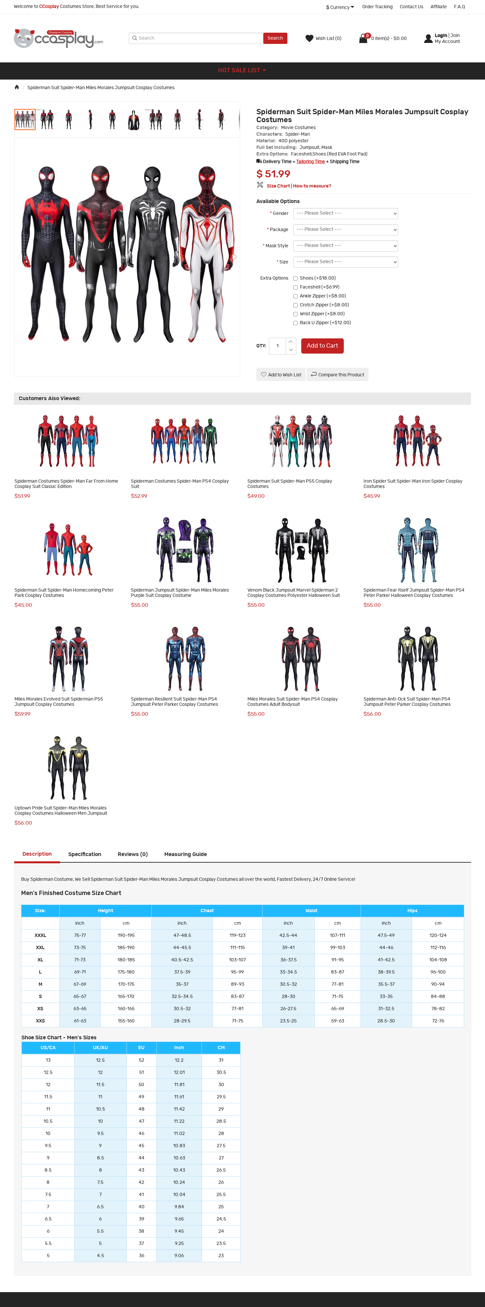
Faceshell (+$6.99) (320, 287)
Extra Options (274, 278)
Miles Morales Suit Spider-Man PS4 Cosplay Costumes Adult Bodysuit (292, 701)
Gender (279, 213)
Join (455, 35)
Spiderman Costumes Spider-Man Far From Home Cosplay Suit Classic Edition (66, 484)
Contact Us (411, 7)
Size (282, 262)
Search (275, 38)
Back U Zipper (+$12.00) (325, 323)
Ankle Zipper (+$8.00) (323, 296)
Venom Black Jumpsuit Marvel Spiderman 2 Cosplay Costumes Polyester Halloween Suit (293, 593)
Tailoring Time (310, 161)
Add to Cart (322, 346)
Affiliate (439, 7)
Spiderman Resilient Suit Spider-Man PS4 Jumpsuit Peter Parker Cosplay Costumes (174, 701)
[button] (47, 119)
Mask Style (275, 246)
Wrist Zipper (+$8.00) (322, 314)
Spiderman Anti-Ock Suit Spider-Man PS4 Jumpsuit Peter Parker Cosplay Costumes (407, 701)
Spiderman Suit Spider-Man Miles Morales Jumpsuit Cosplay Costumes (101, 88)
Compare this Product (341, 375)
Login (441, 35)
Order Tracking (377, 7)
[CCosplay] (69, 38)
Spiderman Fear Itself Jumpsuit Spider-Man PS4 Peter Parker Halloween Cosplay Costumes (414, 593)
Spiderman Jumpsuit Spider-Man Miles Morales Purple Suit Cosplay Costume (180, 593)
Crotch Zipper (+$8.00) (324, 305)
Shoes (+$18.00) (318, 278)
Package (277, 229)
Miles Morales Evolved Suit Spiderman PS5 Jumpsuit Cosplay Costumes (59, 701)
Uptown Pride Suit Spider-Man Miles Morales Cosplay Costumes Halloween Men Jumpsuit (61, 810)
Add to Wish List (284, 375)
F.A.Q (459, 7)
